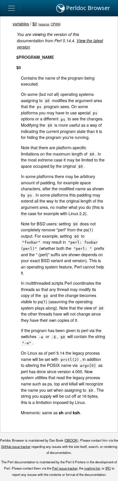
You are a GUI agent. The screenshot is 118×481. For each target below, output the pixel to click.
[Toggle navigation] (11, 8)
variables (21, 24)
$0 (34, 24)
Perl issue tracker (64, 468)
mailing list (92, 468)
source (44, 24)
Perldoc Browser (87, 8)
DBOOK (71, 440)
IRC (108, 468)
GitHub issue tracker (16, 446)
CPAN (55, 24)
